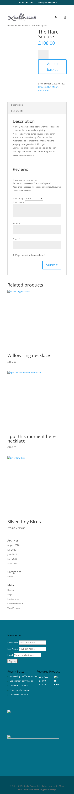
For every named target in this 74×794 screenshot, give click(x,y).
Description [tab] (17, 104)
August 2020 (13, 545)
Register (11, 589)
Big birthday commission (21, 680)
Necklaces (44, 90)
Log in (10, 594)
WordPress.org (14, 608)
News (10, 576)
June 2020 (12, 554)
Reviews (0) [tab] (17, 110)
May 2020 (12, 558)
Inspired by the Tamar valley (23, 676)
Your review (19, 202)
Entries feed (13, 598)
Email (16, 239)
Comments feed (15, 603)
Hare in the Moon (22, 25)
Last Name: (12, 648)
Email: (10, 655)
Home (10, 25)
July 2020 (11, 549)
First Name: (12, 642)
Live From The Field (19, 685)
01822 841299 (26, 2)
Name (16, 223)
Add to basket (52, 66)
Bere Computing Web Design (41, 789)
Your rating (19, 198)
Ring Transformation (19, 689)
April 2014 (12, 563)
